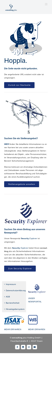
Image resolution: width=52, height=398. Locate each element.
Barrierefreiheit (12, 303)
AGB (8, 297)
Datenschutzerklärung (16, 290)
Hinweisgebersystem (15, 309)
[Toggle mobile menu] (46, 4)
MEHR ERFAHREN (12, 329)
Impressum (11, 284)
